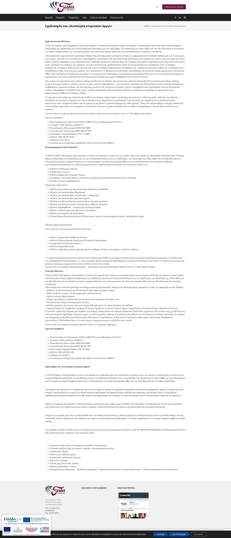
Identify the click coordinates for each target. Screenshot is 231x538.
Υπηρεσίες (73, 17)
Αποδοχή (160, 534)
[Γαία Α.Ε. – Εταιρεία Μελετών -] (62, 7)
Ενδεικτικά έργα (98, 17)
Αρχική (48, 17)
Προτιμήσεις (198, 534)
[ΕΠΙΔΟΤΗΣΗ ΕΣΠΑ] (26, 525)
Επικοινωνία (116, 17)
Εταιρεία (60, 17)
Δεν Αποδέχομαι (179, 534)
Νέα (85, 17)
